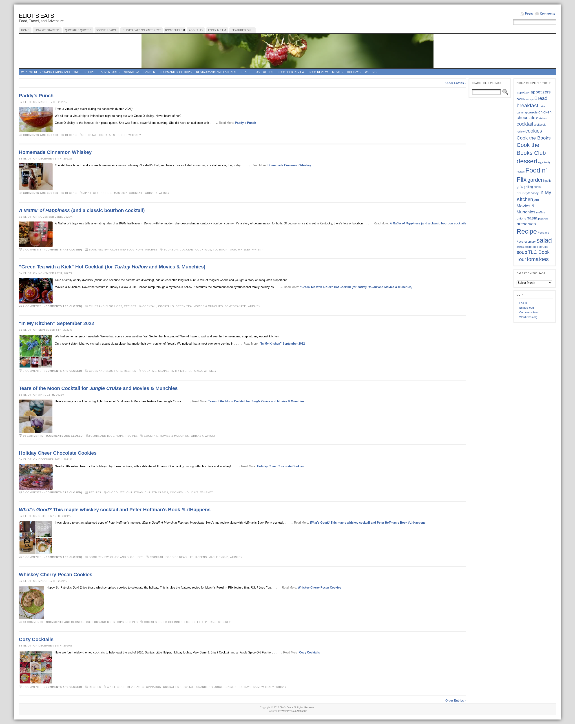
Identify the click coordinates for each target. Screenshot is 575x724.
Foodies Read (176, 557)
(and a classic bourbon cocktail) (82, 210)
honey (535, 193)
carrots (532, 112)
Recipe (527, 231)
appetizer (523, 92)
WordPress (287, 711)
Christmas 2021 (156, 492)
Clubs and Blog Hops (176, 72)
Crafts (246, 72)
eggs (541, 162)
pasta (532, 218)
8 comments (32, 687)
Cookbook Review (291, 72)
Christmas (134, 492)
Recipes (90, 72)
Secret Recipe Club (536, 246)
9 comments (32, 371)
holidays (192, 492)
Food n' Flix (193, 622)
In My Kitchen (181, 371)
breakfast (527, 105)
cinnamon (153, 687)
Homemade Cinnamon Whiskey (55, 152)
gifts (520, 186)
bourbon (171, 249)
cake (542, 106)
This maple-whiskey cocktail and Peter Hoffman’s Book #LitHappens (114, 509)
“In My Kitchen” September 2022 (56, 323)
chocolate (116, 492)
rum (256, 687)
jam (536, 200)
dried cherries (171, 622)
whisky (164, 193)
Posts (529, 13)
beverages (135, 687)
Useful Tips (264, 72)
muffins (540, 212)
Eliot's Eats (36, 15)
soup (522, 252)
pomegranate (235, 306)
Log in (523, 303)
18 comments (33, 622)
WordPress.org (528, 317)
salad (544, 240)
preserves (526, 223)
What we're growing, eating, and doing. (50, 72)
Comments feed (529, 312)
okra (198, 371)
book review (318, 72)
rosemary (530, 241)
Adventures (110, 72)
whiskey (134, 135)
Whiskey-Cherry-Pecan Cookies (55, 574)
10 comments (33, 435)
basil (520, 99)
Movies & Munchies (208, 306)
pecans (210, 622)
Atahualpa (301, 711)
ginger (230, 687)
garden (535, 180)
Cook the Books (534, 137)
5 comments (32, 492)
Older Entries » (455, 83)
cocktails (107, 135)
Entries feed (526, 307)
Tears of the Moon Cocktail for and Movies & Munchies (98, 388)
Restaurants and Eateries (216, 72)
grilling (528, 186)
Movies (337, 72)
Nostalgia (131, 72)
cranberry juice (209, 687)
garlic (547, 180)
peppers (543, 218)
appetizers (541, 92)
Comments (547, 13)
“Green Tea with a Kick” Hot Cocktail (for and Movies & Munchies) (112, 267)
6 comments (32, 557)
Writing (370, 72)
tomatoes (538, 259)
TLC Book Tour (224, 249)
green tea (184, 306)
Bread (540, 98)
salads (520, 247)
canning (522, 112)
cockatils (171, 687)
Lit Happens (198, 557)
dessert (527, 161)
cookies (176, 492)
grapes (164, 371)
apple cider (92, 193)
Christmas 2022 (115, 193)
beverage (528, 99)
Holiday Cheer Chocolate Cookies (58, 453)
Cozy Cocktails (36, 639)
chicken (544, 112)
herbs (537, 186)
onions (521, 218)
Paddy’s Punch (36, 95)
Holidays (353, 72)
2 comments (32, 249)
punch (122, 135)
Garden (149, 72)
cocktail (90, 135)
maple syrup (218, 557)
